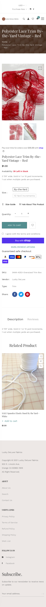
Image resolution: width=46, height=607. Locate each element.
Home (4, 42)
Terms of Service (10, 522)
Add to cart (14, 225)
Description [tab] (15, 319)
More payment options (23, 247)
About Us (6, 488)
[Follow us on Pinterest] (27, 294)
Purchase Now (18, 9)
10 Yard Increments (24, 195)
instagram (10, 557)
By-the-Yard (20, 189)
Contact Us (7, 500)
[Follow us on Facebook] (14, 294)
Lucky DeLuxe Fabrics (12, 452)
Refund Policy (8, 529)
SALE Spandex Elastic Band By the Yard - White (20, 415)
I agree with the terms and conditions (22, 234)
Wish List (6, 541)
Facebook (10, 563)
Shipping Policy (9, 535)
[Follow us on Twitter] (21, 294)
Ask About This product (33, 204)
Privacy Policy (8, 516)
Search (5, 494)
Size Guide (10, 204)
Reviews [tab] (33, 319)
